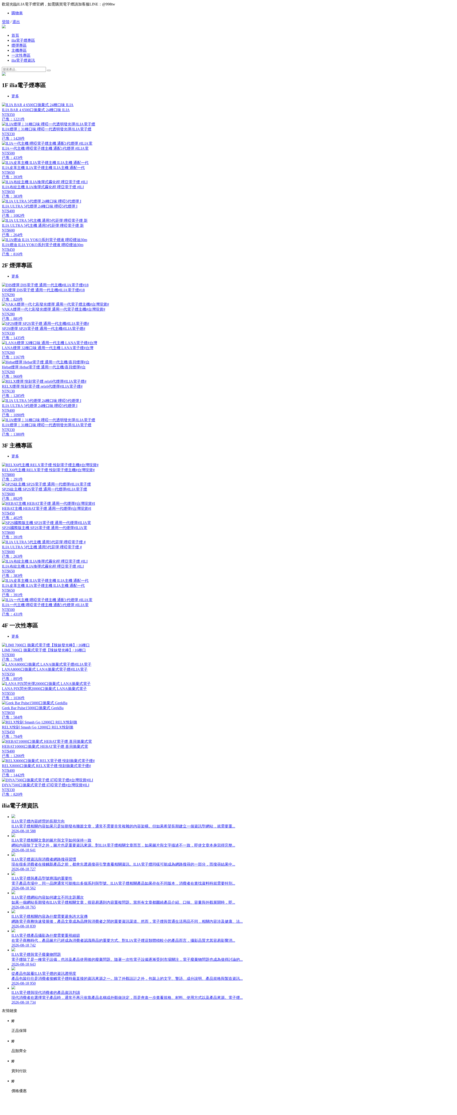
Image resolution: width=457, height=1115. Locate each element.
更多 (15, 96)
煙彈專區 (19, 45)
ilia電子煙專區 (23, 40)
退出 (16, 22)
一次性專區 (20, 55)
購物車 (17, 13)
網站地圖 (228, 1108)
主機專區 (19, 50)
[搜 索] (49, 70)
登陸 (6, 22)
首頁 (15, 35)
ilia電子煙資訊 (23, 60)
